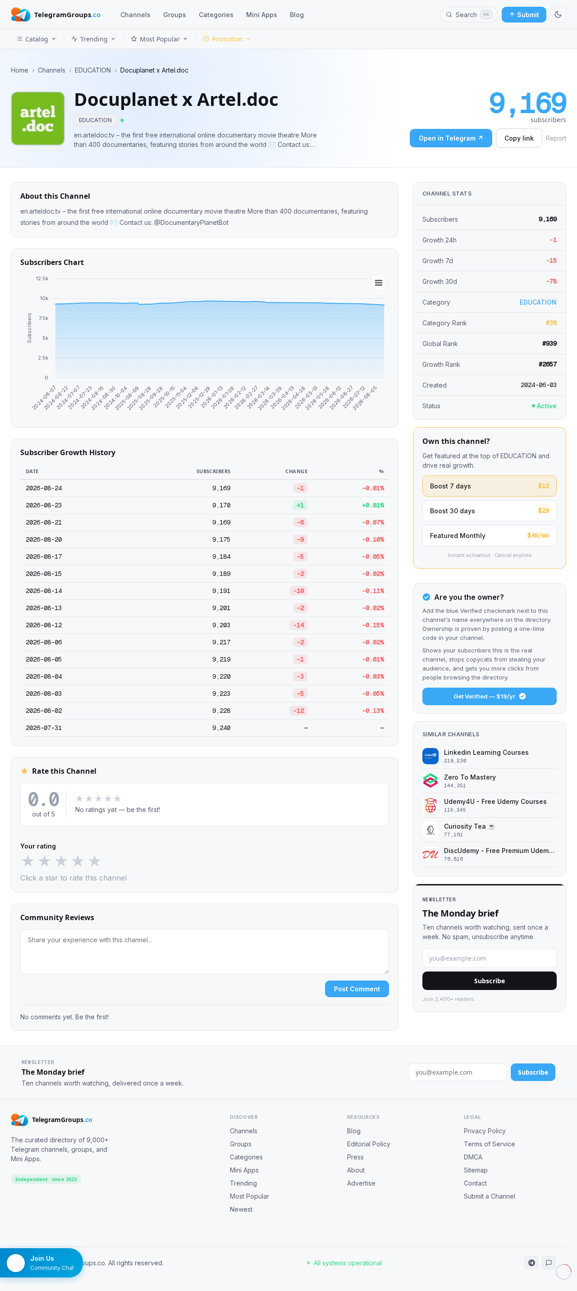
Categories (216, 14)
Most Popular (160, 39)
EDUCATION (93, 70)
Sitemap (476, 1170)
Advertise (361, 1183)
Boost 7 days (489, 486)
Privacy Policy (485, 1131)
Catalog (36, 39)
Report (556, 138)
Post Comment (357, 989)
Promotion (227, 39)
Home (19, 70)
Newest (241, 1209)
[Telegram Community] (548, 1262)
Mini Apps (261, 14)
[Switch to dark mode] (558, 14)
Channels (135, 14)
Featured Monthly (489, 535)
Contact (475, 1183)
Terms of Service (489, 1144)
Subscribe (489, 980)
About (356, 1170)
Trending (94, 39)
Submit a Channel (489, 1196)
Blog (297, 14)
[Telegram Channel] (531, 1262)
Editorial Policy (368, 1144)
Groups (174, 14)
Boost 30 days (489, 510)
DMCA (473, 1157)
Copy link (519, 138)
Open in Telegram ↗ (451, 138)
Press (355, 1157)
